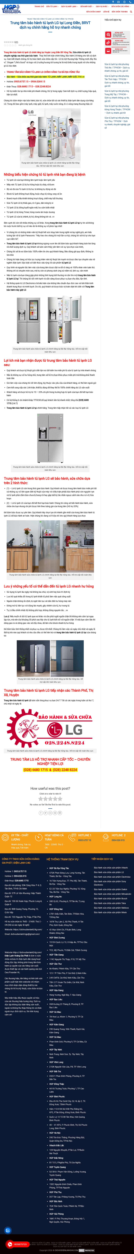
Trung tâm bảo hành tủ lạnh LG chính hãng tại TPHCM (50, 19)
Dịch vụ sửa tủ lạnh (41, 1243)
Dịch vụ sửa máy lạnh (61, 1243)
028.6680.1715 (22, 880)
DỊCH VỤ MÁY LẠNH (68, 6)
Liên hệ (106, 12)
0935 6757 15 (84, 840)
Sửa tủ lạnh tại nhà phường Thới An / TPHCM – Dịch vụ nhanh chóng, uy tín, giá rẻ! (117, 67)
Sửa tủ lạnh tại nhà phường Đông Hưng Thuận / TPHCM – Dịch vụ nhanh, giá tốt (117, 109)
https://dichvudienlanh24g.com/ (27, 929)
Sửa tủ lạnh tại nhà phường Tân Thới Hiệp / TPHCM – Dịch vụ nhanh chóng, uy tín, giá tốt (117, 81)
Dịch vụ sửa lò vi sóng (47, 1245)
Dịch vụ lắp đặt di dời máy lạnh (67, 1246)
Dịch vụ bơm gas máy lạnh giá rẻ (105, 1245)
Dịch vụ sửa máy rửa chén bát (85, 1243)
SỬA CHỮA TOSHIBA (120, 12)
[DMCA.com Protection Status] (87, 1250)
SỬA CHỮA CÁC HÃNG (120, 6)
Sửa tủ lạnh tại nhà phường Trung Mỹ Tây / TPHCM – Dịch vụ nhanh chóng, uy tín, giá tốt (117, 96)
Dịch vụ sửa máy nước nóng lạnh (73, 1245)
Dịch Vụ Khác (101, 6)
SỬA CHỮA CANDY (93, 12)
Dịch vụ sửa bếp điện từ (111, 1243)
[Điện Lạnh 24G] (12, 9)
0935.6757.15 (20, 871)
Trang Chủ (39, 6)
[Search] (131, 11)
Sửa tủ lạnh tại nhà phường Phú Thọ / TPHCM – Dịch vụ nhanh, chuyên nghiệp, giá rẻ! (117, 123)
